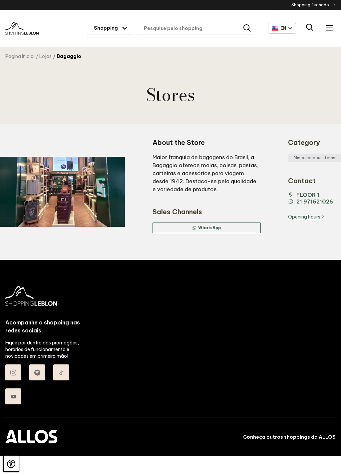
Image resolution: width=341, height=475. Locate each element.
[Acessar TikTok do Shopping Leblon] (61, 372)
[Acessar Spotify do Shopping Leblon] (37, 372)
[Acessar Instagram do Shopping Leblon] (13, 372)
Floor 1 (307, 195)
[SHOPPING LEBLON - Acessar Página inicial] (22, 28)
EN (283, 28)
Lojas (45, 56)
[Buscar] (247, 28)
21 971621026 (314, 201)
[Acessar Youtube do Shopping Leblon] (13, 396)
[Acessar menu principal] (329, 28)
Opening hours (304, 217)
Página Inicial (20, 56)
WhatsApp (209, 227)
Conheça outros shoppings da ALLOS (289, 437)
